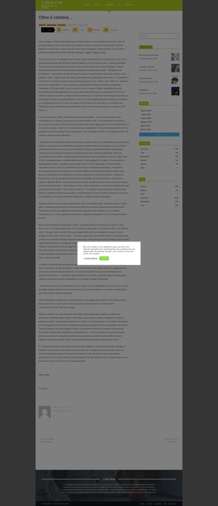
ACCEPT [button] (104, 258)
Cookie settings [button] (91, 258)
